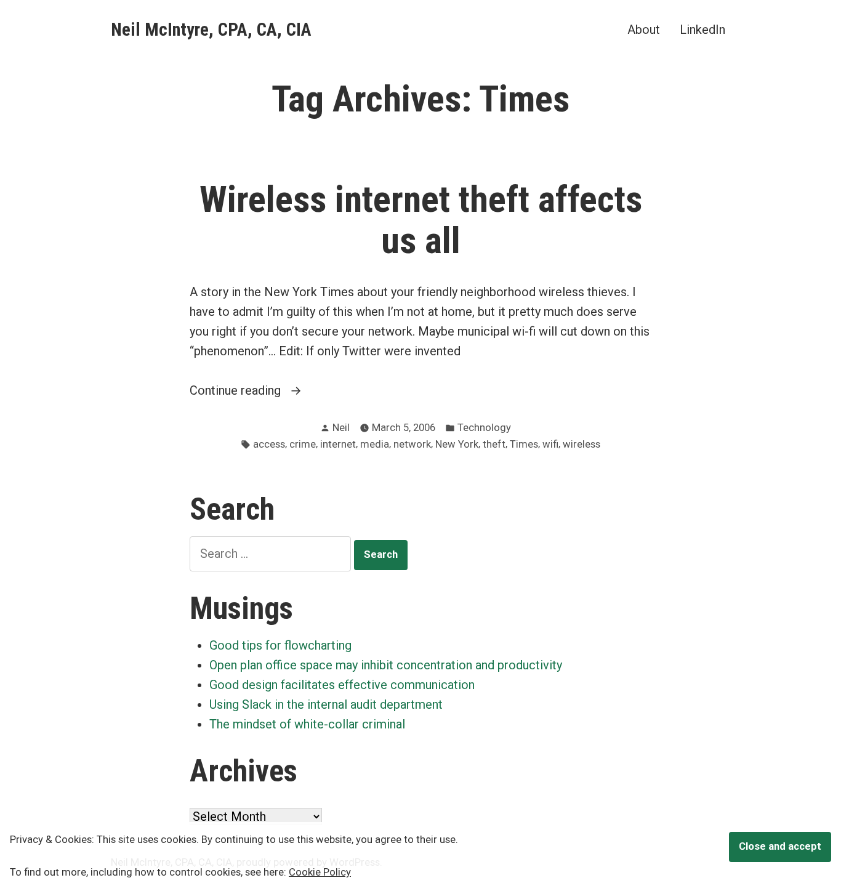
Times (524, 444)
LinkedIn (702, 29)
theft (494, 444)
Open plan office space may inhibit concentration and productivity (385, 665)
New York (456, 444)
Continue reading (262, 391)
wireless (581, 444)
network (412, 444)
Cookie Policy (320, 872)
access (269, 444)
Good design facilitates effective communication (342, 684)
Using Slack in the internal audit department (326, 704)
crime (302, 444)
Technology (484, 427)
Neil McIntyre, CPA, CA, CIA (211, 29)
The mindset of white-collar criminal (307, 724)
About (643, 29)
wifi (550, 444)
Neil (341, 427)
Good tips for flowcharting (280, 645)
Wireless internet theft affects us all (420, 220)
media (374, 444)
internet (338, 444)
